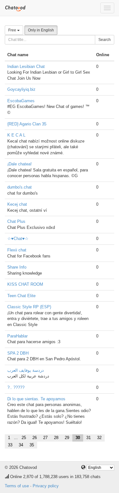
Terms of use (17, 485)
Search (104, 39)
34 (21, 445)
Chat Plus (16, 221)
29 (67, 437)
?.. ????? (15, 387)
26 (34, 437)
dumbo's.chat (19, 187)
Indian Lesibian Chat (26, 66)
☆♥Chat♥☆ (18, 238)
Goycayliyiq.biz (21, 89)
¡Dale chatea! (19, 164)
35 (32, 445)
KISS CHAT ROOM (25, 284)
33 (10, 445)
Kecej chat (17, 204)
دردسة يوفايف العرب (25, 370)
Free (12, 30)
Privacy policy (46, 485)
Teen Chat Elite (21, 295)
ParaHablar (17, 336)
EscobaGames (21, 100)
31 (88, 437)
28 (56, 437)
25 (24, 437)
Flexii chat (16, 250)
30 (78, 437)
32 (99, 437)
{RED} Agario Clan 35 (26, 124)
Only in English (41, 30)
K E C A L (16, 135)
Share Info (16, 267)
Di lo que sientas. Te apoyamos (36, 398)
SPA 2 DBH (18, 353)
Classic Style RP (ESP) (29, 306)
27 (45, 437)
